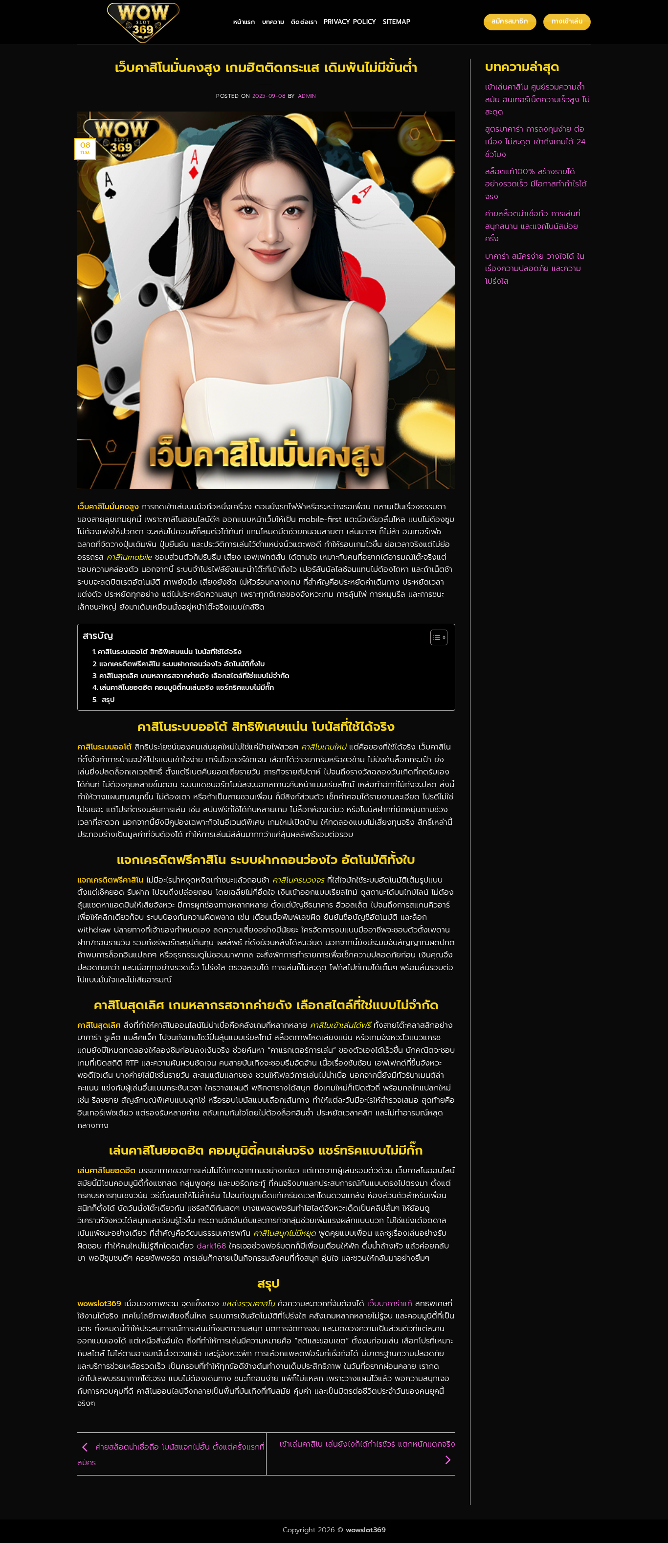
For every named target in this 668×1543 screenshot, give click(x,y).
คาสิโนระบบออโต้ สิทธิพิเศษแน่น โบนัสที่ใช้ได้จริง (170, 651)
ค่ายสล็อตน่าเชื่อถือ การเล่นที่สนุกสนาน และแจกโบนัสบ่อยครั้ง (532, 226)
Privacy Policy (350, 21)
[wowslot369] (148, 22)
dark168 (211, 1246)
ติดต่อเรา (304, 21)
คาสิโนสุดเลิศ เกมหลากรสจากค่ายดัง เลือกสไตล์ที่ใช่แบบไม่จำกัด (194, 675)
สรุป (106, 699)
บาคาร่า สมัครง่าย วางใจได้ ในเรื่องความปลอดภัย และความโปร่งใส (534, 268)
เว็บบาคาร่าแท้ (389, 1304)
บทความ (273, 21)
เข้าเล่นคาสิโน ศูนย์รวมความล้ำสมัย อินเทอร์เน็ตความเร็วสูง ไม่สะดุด (537, 99)
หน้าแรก (244, 21)
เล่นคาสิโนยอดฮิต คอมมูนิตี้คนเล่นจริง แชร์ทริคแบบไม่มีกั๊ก (187, 687)
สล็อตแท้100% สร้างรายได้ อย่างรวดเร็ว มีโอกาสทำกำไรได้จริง (536, 184)
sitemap (396, 21)
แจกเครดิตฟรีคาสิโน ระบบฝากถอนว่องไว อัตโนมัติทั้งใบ (182, 663)
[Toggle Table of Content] (434, 637)
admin (307, 96)
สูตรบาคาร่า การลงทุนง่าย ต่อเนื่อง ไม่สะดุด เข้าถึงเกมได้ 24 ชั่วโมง (535, 141)
